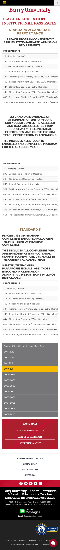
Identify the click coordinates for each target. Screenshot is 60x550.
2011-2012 (8, 363)
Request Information (30, 430)
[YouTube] (26, 483)
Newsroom (30, 475)
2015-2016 (9, 352)
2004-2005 (9, 403)
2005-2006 (9, 397)
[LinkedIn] (35, 483)
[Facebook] (21, 483)
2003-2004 (9, 408)
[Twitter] (31, 483)
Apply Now (30, 424)
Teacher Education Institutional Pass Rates (24, 346)
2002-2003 (9, 414)
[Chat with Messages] (30, 511)
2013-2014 (9, 357)
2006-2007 (9, 391)
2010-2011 (9, 369)
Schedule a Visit (30, 443)
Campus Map (30, 464)
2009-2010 (9, 374)
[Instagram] (40, 483)
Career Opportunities (30, 458)
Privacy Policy (12, 540)
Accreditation (30, 469)
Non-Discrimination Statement (41, 540)
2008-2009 (9, 380)
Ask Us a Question (30, 436)
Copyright (23, 540)
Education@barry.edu (33, 516)
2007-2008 (9, 386)
